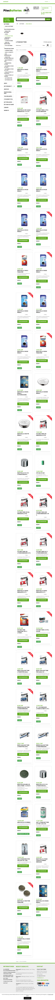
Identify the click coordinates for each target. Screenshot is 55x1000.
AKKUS (5, 83)
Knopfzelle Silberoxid (7, 38)
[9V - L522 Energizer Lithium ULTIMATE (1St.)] (43, 697)
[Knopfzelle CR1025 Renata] (24, 139)
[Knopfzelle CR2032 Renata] (24, 59)
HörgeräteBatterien (9, 48)
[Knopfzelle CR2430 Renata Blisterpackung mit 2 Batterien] (24, 382)
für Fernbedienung (7, 54)
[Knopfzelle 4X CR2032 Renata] (43, 891)
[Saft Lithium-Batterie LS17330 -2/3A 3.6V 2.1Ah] (43, 812)
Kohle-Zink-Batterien (7, 32)
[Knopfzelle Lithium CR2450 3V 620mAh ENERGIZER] (43, 849)
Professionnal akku (8, 93)
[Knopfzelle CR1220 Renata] (24, 180)
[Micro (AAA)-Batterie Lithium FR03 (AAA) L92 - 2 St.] (24, 660)
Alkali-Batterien (9, 26)
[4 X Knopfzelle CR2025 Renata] (24, 929)
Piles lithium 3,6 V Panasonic (8, 73)
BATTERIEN (6, 24)
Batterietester (8, 78)
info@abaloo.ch (40, 977)
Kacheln (47, 46)
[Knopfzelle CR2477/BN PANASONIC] (24, 891)
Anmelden (36, 7)
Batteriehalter (8, 79)
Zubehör (6, 107)
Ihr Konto (36, 8)
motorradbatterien (9, 86)
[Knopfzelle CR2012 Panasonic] (24, 260)
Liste (51, 46)
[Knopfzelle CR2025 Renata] (43, 260)
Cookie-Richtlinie (7, 981)
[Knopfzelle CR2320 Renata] (43, 301)
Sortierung (18, 45)
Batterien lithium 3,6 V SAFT (8, 70)
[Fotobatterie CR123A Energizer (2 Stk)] (24, 502)
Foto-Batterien (8, 45)
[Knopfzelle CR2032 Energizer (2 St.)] (43, 581)
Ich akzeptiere (27, 998)
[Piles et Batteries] (16, 11)
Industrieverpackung (9, 29)
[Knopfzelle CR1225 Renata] (43, 180)
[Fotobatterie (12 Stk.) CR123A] (43, 620)
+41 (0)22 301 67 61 (41, 975)
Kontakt (5, 1)
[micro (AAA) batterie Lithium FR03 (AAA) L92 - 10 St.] (24, 735)
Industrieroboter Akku (8, 61)
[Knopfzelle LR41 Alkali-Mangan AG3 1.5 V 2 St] (24, 100)
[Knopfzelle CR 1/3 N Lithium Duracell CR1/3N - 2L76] (24, 463)
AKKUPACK (6, 89)
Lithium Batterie (9, 35)
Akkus (6, 34)
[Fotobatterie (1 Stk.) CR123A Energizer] (43, 100)
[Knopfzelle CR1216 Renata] (43, 139)
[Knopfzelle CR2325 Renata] (24, 341)
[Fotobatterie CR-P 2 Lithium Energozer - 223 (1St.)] (43, 541)
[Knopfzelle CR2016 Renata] (43, 59)
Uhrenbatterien (9, 50)
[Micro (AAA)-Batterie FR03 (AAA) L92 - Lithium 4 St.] (43, 660)
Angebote (6, 110)
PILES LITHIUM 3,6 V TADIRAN (8, 76)
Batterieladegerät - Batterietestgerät (9, 103)
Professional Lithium (7, 64)
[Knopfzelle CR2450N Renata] (43, 382)
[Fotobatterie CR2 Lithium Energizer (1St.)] (24, 541)
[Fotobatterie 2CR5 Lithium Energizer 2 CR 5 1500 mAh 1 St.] (43, 502)
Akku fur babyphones (7, 43)
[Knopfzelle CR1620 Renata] (43, 220)
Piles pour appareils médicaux (8, 57)
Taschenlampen (8, 96)
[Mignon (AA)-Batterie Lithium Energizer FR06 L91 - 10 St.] (43, 735)
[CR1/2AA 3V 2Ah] (43, 463)
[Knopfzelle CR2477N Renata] (24, 424)
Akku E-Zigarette (9, 52)
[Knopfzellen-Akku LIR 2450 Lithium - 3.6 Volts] (24, 774)
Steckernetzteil (8, 99)
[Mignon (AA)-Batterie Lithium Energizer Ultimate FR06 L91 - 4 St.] (24, 697)
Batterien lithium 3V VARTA (8, 67)
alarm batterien (9, 40)
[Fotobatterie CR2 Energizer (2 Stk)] (43, 424)
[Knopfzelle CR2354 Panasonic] (43, 341)
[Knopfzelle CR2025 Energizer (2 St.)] (24, 581)
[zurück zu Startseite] (17, 24)
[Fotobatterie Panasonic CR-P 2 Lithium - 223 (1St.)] (24, 620)
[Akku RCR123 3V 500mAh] (24, 812)
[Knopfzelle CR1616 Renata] (24, 220)
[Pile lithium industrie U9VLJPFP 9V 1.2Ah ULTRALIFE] (24, 849)
